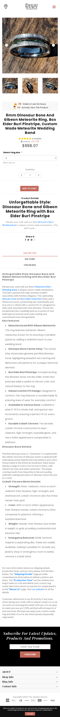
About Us (14, 589)
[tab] (30, 253)
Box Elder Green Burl (31, 298)
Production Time (23, 580)
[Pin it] (31, 239)
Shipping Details (23, 574)
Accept (30, 714)
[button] (25, 138)
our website (38, 589)
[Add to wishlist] (33, 239)
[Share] (25, 239)
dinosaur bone (9, 298)
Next (53, 45)
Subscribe (30, 654)
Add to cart (29, 188)
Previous (6, 45)
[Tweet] (28, 239)
